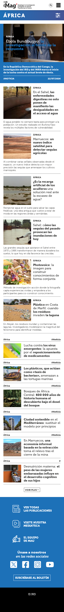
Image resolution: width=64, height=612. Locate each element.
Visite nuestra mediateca (35, 524)
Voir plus (31, 490)
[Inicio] (19, 5)
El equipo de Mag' (31, 539)
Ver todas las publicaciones (38, 509)
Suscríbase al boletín (32, 577)
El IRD (32, 594)
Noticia (9, 78)
